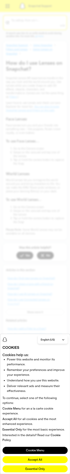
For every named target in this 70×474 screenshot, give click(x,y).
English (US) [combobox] (48, 339)
